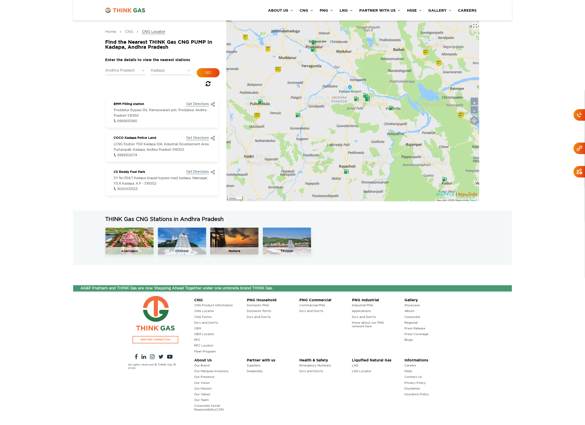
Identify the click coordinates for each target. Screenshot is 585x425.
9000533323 (127, 189)
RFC (197, 340)
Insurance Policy (416, 394)
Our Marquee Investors (211, 371)
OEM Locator (204, 334)
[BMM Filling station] (313, 49)
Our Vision (202, 383)
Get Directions (197, 104)
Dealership (255, 371)
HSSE (412, 10)
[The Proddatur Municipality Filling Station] (314, 42)
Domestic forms (259, 311)
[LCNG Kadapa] (367, 99)
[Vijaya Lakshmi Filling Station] (346, 171)
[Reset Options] (208, 84)
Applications (361, 311)
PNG (324, 10)
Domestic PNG (258, 305)
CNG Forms (203, 317)
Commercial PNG (312, 305)
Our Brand (202, 365)
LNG (344, 10)
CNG (304, 10)
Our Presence (204, 377)
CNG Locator (204, 311)
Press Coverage (416, 334)
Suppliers (254, 365)
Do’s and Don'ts (206, 322)
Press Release (414, 328)
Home (110, 32)
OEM (197, 328)
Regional (410, 322)
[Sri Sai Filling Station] (391, 108)
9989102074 (127, 155)
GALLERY (437, 10)
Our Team (201, 400)
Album (409, 311)
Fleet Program (205, 351)
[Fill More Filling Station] (444, 179)
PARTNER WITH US (377, 10)
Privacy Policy (415, 383)
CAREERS (467, 10)
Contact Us (413, 377)
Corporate (412, 317)
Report (473, 200)
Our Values (202, 394)
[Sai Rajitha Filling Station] (298, 115)
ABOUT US (278, 10)
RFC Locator (203, 345)
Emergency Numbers (315, 365)
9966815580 (127, 121)
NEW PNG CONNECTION (155, 340)
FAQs (408, 371)
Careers (410, 365)
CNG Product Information (213, 305)
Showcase (412, 305)
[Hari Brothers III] (356, 99)
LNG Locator (361, 371)
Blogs (408, 340)
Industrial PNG (362, 305)
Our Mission (203, 388)
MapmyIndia (462, 200)
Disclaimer (412, 388)
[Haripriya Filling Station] (260, 101)
